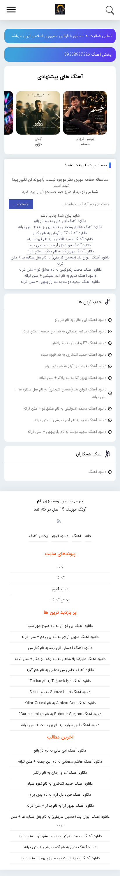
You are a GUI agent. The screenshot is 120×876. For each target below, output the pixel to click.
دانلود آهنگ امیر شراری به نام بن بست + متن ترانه (60, 725)
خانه (88, 536)
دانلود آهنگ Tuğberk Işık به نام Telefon (60, 681)
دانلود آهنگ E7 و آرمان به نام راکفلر (60, 233)
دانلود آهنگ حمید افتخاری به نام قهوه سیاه (60, 239)
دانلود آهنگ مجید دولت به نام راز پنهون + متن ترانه (60, 282)
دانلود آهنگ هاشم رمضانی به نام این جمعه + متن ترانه (60, 227)
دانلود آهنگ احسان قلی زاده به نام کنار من (60, 648)
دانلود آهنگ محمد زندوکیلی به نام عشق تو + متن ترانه (60, 270)
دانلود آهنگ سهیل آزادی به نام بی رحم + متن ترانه (60, 637)
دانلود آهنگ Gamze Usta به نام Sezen (60, 692)
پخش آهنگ (38, 536)
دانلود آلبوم (60, 536)
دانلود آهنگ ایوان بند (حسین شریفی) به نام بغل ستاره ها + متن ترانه (60, 260)
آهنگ (76, 536)
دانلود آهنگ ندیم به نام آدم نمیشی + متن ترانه (60, 276)
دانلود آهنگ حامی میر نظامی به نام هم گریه (60, 670)
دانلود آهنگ (97, 472)
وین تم (43, 501)
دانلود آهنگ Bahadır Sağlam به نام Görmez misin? (60, 714)
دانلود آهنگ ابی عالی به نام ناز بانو (60, 221)
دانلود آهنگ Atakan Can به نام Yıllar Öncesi (60, 703)
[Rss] (58, 521)
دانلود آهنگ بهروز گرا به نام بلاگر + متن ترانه (60, 251)
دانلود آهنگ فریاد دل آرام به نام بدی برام (60, 245)
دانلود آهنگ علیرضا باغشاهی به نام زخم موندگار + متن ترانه (60, 659)
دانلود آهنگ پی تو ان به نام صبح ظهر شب (60, 626)
